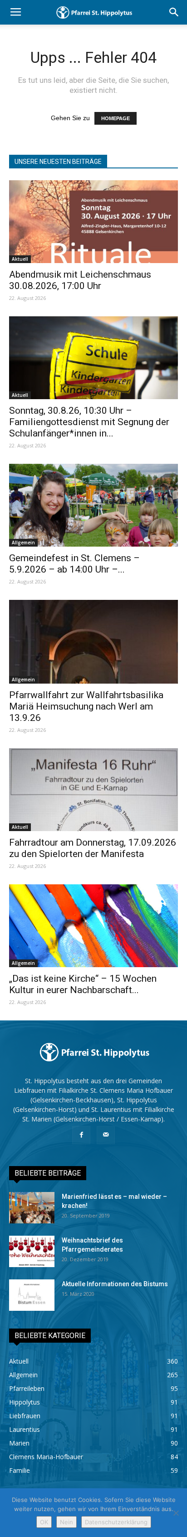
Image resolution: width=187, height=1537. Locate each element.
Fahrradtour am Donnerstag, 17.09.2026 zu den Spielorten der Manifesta (92, 848)
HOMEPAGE (115, 118)
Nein (66, 1522)
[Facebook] (81, 1135)
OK (44, 1522)
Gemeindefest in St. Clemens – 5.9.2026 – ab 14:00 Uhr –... (74, 564)
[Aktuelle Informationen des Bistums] (31, 1295)
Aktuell (20, 259)
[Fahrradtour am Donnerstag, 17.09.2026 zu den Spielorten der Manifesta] (93, 789)
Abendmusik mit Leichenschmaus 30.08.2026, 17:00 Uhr (80, 280)
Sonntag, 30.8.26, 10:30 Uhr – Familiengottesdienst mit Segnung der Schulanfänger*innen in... (89, 422)
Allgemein (23, 542)
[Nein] (175, 1512)
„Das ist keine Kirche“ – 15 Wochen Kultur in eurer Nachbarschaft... (83, 984)
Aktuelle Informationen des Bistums (115, 1284)
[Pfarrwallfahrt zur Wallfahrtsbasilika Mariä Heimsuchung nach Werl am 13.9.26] (93, 642)
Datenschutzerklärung (116, 1522)
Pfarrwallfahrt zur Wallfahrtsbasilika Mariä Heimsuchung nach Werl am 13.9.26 (86, 706)
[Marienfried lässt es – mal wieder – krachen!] (31, 1207)
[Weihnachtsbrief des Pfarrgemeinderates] (31, 1251)
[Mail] (106, 1135)
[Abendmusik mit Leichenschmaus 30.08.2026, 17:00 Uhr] (93, 221)
